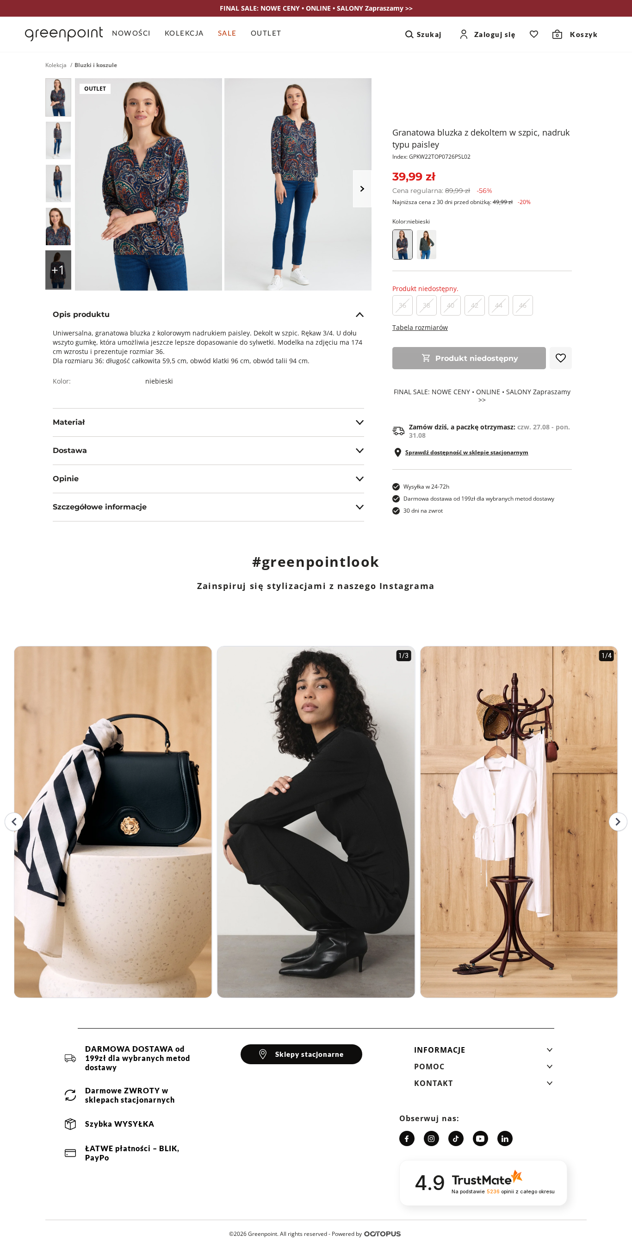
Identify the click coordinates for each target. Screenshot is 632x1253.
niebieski (159, 381)
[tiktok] (456, 1138)
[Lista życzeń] (534, 34)
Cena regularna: (442, 190)
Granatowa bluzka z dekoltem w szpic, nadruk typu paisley (481, 138)
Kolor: (411, 221)
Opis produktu (81, 314)
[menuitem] (135, 34)
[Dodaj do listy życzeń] (561, 358)
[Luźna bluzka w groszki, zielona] (426, 245)
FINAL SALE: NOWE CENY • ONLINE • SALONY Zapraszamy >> (482, 396)
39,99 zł (413, 176)
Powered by (347, 1234)
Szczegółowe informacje (100, 506)
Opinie (66, 478)
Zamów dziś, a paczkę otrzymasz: (489, 431)
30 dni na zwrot (423, 511)
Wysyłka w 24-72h (426, 486)
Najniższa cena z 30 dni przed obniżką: (461, 202)
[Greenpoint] (64, 34)
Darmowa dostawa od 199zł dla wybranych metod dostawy (478, 498)
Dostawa (70, 450)
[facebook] (407, 1138)
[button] (483, 1052)
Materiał (69, 422)
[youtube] (480, 1138)
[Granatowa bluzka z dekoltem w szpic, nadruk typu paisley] (58, 97)
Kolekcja (56, 65)
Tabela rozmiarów (420, 327)
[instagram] (431, 1138)
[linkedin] (505, 1138)
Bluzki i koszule (95, 65)
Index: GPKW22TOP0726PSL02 (431, 157)
